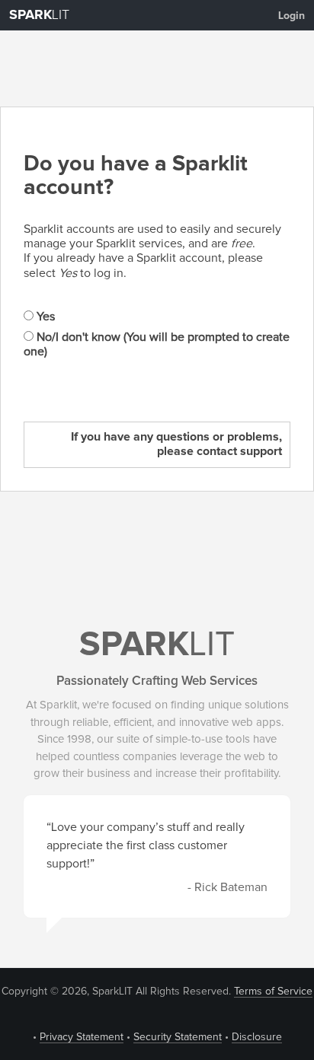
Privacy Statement (81, 1037)
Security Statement (177, 1037)
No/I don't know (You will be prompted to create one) (157, 344)
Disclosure (257, 1037)
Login (291, 16)
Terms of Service (273, 991)
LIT (39, 15)
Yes (44, 316)
